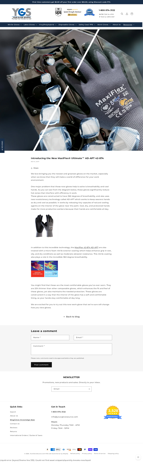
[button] (14, 24)
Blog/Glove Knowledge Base (22, 420)
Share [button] (36, 168)
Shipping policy (113, 453)
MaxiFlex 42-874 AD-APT (86, 247)
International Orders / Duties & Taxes (26, 435)
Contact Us (15, 424)
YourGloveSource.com (37, 453)
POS (46, 453)
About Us (14, 416)
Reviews (13, 428)
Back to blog (73, 316)
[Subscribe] (89, 389)
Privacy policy (87, 453)
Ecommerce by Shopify (60, 453)
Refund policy (75, 453)
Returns (13, 431)
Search (13, 412)
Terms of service (100, 453)
